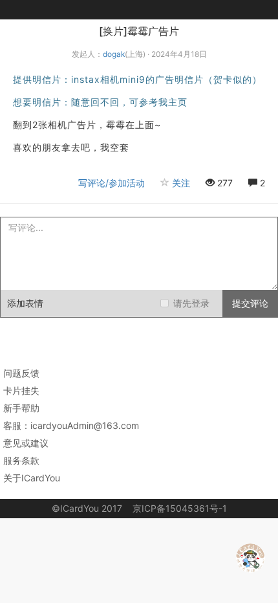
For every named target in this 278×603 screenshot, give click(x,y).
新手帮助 (21, 407)
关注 (181, 182)
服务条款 (21, 460)
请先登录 (191, 303)
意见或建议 (25, 442)
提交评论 (250, 303)
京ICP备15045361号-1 (180, 508)
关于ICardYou (31, 477)
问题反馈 (21, 372)
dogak (114, 54)
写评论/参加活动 (111, 182)
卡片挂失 (21, 390)
